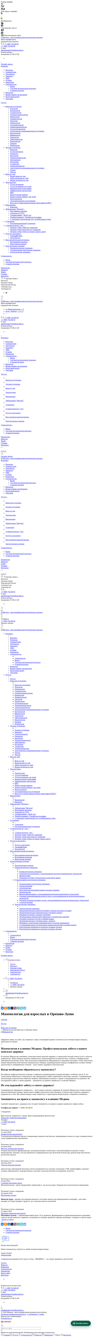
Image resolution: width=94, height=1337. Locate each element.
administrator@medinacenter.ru (12, 50)
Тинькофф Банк (16, 236)
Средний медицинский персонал (23, 88)
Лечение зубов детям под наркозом (23, 227)
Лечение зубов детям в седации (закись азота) (28, 232)
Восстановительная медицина (17, 240)
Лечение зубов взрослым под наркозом (25, 230)
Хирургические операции (20, 252)
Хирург (13, 172)
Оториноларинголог (18, 158)
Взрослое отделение (14, 106)
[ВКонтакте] (6, 293)
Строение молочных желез (11, 1183)
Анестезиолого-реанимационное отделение (27, 131)
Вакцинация (11, 205)
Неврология (14, 117)
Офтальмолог (15, 160)
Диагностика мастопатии (11, 1165)
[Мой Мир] (8, 1008)
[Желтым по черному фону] (1, 16)
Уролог (13, 170)
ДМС (8, 78)
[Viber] (15, 1008)
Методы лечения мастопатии (12, 1149)
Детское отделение (13, 147)
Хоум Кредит (15, 238)
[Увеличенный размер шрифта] (3, 9)
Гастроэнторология (17, 129)
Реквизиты (10, 82)
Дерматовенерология (18, 127)
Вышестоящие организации (16, 95)
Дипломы (9, 99)
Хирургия (14, 109)
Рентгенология (16, 199)
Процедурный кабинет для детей (23, 197)
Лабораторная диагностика (20, 191)
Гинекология (15, 111)
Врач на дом (10, 174)
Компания (5, 1267)
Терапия (13, 143)
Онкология (14, 137)
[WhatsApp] (18, 1008)
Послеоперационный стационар (22, 223)
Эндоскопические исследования (22, 201)
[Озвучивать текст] (2, 31)
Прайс (3, 272)
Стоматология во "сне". (15, 225)
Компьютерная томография (20, 189)
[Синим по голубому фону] (1, 19)
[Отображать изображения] (2, 23)
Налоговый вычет (13, 97)
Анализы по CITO (17, 213)
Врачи (12, 86)
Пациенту (9, 76)
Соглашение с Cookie (35, 1314)
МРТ (12, 193)
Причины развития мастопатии (13, 1213)
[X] (12, 1008)
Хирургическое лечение (15, 246)
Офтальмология (16, 139)
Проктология (15, 141)
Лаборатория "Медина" (15, 209)
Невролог (14, 150)
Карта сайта (5, 1273)
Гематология (15, 123)
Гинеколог (14, 154)
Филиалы (9, 70)
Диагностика (11, 182)
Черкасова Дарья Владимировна (14, 1118)
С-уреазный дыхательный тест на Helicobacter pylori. (30, 219)
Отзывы (9, 80)
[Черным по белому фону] (1, 14)
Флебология (14, 145)
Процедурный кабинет (19, 195)
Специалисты (11, 84)
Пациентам (5, 268)
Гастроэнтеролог (16, 152)
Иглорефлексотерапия (18, 242)
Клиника (4, 66)
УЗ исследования (17, 184)
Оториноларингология (19, 115)
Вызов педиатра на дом (19, 180)
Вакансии (9, 93)
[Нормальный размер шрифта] (2, 6)
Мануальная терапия (18, 244)
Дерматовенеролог (17, 166)
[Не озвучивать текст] (2, 33)
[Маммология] (7, 1032)
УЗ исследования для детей (20, 186)
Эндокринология (17, 125)
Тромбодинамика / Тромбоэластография (25, 217)
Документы (10, 74)
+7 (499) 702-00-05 (11, 44)
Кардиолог (14, 156)
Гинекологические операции (21, 248)
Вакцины (13, 207)
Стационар (10, 221)
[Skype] (21, 1008)
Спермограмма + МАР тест (20, 215)
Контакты (5, 276)
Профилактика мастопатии (11, 1134)
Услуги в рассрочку (13, 234)
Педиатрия (14, 162)
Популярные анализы (18, 211)
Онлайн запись (7, 64)
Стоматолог (14, 164)
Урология (14, 121)
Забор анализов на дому (19, 178)
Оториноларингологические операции (25, 250)
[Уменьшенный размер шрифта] (2, 4)
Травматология (16, 119)
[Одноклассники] (5, 1008)
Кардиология (15, 133)
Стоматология (15, 113)
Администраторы (17, 91)
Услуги (3, 103)
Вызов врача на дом (18, 176)
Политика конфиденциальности (13, 1314)
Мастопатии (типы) (8, 1195)
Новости (4, 270)
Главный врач (11, 72)
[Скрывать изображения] (2, 26)
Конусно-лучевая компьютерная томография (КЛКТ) (30, 203)
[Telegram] (24, 1008)
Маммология (15, 135)
